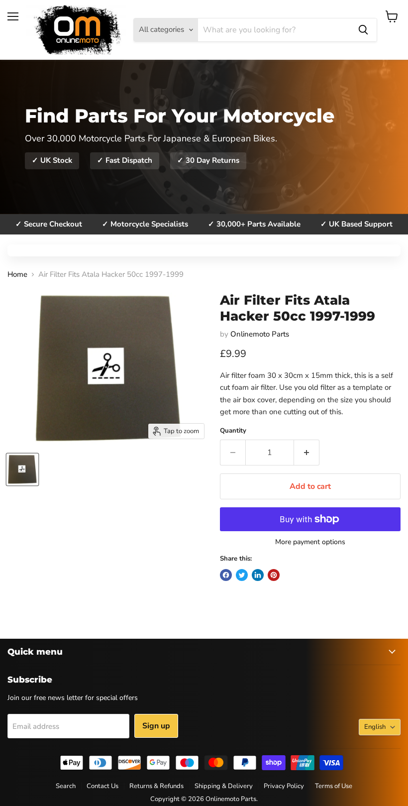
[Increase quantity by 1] (306, 452)
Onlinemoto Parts (259, 334)
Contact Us (102, 786)
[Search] (363, 29)
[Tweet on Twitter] (242, 575)
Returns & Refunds (156, 786)
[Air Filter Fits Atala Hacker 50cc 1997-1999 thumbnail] (22, 469)
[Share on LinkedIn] (258, 575)
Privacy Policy (284, 786)
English (375, 726)
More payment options (310, 542)
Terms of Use (333, 786)
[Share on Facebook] (226, 575)
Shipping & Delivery (224, 786)
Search (66, 786)
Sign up (156, 725)
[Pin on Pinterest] (274, 575)
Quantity (233, 431)
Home (17, 274)
